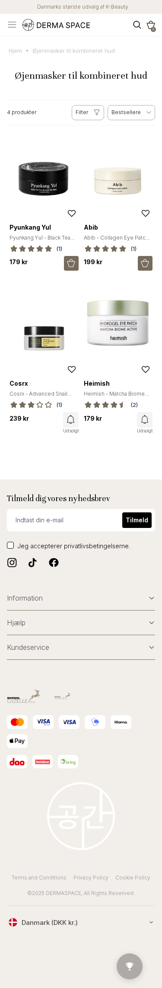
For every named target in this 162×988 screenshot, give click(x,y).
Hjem (15, 50)
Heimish (97, 383)
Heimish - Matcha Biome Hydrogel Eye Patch (114, 397)
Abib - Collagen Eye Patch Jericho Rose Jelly (116, 241)
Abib (91, 227)
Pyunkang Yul (30, 227)
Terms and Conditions (39, 877)
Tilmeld (137, 520)
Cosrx (19, 383)
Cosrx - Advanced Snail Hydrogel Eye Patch (38, 397)
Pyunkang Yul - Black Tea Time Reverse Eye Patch (40, 241)
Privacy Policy (90, 877)
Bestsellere (126, 112)
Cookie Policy (132, 877)
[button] (150, 25)
